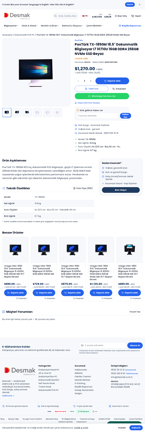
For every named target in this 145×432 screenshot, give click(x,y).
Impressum (81, 422)
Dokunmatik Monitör (49, 380)
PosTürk (79, 40)
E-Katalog (80, 383)
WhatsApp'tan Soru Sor (104, 96)
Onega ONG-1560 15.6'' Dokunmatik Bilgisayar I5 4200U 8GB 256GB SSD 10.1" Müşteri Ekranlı (14, 271)
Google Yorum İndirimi (32, 419)
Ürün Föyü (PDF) (84, 188)
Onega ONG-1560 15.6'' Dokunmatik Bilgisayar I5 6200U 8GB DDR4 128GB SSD (43, 270)
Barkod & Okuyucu (72, 25)
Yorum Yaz (135, 311)
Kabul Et (136, 427)
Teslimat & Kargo (87, 419)
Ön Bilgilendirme (69, 419)
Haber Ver (125, 116)
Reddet (122, 427)
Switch (130, 4)
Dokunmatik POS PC (24, 34)
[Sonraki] (66, 72)
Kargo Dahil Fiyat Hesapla (89, 103)
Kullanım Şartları (66, 422)
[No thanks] (140, 4)
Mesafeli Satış (52, 419)
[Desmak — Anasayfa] (26, 16)
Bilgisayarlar (11, 25)
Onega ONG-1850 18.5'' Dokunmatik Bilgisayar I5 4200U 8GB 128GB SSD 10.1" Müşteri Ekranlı (128, 271)
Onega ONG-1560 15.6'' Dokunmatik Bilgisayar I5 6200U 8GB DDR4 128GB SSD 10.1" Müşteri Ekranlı (72, 271)
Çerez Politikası (135, 419)
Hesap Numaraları (84, 390)
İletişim (78, 393)
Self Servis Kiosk (47, 383)
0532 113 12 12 (123, 369)
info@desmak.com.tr (122, 377)
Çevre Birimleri (94, 25)
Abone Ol (135, 345)
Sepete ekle (114, 80)
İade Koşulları (119, 419)
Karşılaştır (121, 88)
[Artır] (90, 81)
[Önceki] (6, 72)
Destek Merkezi (82, 380)
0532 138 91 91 (124, 373)
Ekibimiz (79, 373)
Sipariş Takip (13, 419)
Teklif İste (93, 88)
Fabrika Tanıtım (83, 376)
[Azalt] (78, 81)
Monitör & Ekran (49, 25)
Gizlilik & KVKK (104, 419)
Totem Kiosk (45, 386)
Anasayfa (7, 34)
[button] (36, 72)
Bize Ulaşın (121, 190)
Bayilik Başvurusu (131, 25)
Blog (2, 419)
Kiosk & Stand (29, 25)
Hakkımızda (81, 369)
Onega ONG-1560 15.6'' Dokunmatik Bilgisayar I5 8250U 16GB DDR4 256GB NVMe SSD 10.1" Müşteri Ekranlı (101, 273)
